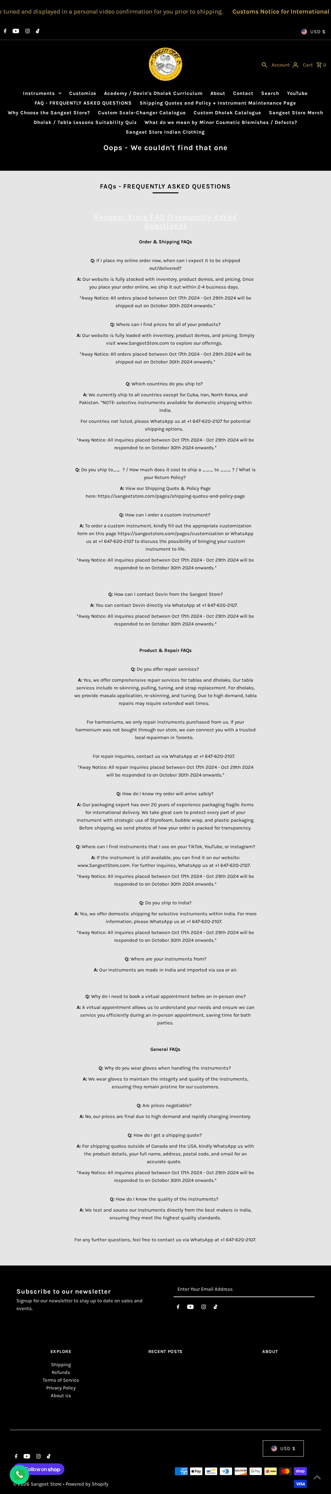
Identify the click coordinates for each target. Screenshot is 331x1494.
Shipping (61, 1364)
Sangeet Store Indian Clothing (165, 132)
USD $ (318, 32)
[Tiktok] (36, 31)
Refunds (61, 1372)
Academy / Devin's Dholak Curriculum (153, 93)
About (217, 93)
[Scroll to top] (317, 1477)
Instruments (39, 93)
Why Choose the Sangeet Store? (49, 113)
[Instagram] (27, 31)
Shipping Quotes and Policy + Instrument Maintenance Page (218, 103)
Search (270, 93)
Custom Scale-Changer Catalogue (142, 113)
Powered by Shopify (87, 1484)
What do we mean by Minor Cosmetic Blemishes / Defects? (220, 122)
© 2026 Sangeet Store (38, 1484)
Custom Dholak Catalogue (227, 113)
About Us (61, 1395)
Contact (243, 93)
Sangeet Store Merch (296, 113)
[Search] (264, 64)
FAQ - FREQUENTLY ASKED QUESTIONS (83, 103)
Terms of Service (61, 1380)
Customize (82, 93)
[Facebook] (4, 31)
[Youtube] (15, 31)
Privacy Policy (61, 1388)
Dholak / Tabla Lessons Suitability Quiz (85, 122)
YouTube (297, 93)
